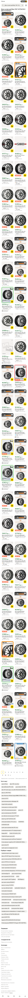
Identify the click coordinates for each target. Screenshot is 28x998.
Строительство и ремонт (6, 976)
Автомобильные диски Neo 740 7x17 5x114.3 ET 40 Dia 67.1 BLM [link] (7, 661)
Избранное (14, 996)
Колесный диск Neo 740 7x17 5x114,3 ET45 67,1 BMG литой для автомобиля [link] (7, 333)
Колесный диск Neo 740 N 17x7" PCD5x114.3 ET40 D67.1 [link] (7, 257)
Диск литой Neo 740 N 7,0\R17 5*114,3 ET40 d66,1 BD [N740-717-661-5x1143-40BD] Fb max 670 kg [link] (7, 686)
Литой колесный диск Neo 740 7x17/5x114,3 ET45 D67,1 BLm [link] (19, 32)
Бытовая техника (5, 951)
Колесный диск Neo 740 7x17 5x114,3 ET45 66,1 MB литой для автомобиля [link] (20, 636)
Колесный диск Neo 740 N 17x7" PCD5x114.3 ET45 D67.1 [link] (20, 181)
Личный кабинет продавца (7, 931)
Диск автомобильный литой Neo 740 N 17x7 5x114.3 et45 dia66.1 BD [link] (7, 409)
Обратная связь (4, 984)
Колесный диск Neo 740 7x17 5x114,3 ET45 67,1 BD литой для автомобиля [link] (7, 206)
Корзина (19, 996)
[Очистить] (22, 5)
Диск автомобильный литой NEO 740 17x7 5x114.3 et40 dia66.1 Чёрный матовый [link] (19, 612)
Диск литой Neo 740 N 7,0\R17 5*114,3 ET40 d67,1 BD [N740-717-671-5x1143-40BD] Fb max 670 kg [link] (7, 307)
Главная (3, 996)
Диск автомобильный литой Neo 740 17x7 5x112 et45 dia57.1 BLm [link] (20, 536)
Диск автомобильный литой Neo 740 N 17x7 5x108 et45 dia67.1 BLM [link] (7, 763)
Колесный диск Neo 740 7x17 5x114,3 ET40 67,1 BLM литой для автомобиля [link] (20, 232)
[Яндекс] (11, 993)
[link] (5, 784)
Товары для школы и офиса (7, 970)
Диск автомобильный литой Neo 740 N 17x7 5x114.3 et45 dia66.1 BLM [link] (7, 433)
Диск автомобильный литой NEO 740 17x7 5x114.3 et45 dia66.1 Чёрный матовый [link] (19, 459)
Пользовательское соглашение (7, 982)
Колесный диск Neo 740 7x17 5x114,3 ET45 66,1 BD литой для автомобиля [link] (7, 587)
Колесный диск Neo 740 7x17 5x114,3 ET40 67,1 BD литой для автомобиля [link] (7, 636)
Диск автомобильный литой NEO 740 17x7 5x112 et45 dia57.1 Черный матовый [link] (20, 712)
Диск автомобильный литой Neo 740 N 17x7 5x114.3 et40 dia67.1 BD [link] (20, 511)
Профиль (25, 996)
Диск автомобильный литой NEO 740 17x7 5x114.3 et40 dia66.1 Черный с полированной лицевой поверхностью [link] (20, 281)
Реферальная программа (6, 942)
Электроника (4, 955)
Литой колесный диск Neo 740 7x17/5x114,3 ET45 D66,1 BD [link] (7, 612)
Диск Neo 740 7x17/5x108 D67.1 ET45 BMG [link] (20, 763)
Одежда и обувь (4, 957)
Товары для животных (6, 974)
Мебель (2, 949)
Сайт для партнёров (5, 936)
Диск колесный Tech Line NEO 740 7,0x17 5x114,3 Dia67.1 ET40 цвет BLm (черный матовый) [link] (20, 587)
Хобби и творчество (5, 964)
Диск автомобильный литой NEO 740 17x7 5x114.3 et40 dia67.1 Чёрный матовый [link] (19, 307)
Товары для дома (5, 959)
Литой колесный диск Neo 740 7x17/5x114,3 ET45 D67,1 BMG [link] (7, 107)
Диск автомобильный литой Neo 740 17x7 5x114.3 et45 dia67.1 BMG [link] (20, 57)
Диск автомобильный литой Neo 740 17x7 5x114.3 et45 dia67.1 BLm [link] (7, 32)
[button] (26, 5)
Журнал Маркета (5, 988)
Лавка (8, 996)
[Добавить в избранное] (12, 14)
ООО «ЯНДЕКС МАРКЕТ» (10, 991)
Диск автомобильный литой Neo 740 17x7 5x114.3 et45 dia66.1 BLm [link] (20, 409)
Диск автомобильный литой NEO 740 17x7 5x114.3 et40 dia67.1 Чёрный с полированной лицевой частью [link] (20, 485)
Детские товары (4, 977)
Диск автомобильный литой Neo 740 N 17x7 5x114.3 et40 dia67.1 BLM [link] (7, 385)
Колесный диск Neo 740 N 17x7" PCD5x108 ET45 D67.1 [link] (7, 561)
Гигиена (3, 953)
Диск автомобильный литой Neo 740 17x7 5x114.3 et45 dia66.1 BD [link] (20, 257)
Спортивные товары (5, 972)
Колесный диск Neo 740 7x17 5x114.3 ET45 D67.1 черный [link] (7, 131)
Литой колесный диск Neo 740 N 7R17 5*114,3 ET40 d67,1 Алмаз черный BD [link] (7, 712)
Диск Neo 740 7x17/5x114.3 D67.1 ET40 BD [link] (7, 359)
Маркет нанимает (5, 986)
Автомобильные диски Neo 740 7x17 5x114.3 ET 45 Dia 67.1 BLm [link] (20, 82)
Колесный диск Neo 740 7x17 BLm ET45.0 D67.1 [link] (20, 131)
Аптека (2, 960)
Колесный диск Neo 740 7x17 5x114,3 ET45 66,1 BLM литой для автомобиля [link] (20, 686)
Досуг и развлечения (5, 947)
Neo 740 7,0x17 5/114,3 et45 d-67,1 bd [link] (19, 156)
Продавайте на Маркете (6, 932)
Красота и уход (4, 962)
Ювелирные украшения (6, 979)
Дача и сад (3, 966)
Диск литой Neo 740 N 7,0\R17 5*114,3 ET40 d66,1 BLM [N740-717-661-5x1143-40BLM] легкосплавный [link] (7, 485)
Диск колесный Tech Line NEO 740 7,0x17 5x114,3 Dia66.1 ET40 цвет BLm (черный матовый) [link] (7, 536)
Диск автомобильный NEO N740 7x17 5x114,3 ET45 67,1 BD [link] (20, 433)
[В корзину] (12, 26)
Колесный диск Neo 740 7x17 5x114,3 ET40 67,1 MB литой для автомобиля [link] (20, 359)
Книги (2, 968)
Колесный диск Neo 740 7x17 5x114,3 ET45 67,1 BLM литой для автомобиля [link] (7, 82)
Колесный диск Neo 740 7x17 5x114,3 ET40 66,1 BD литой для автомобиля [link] (20, 561)
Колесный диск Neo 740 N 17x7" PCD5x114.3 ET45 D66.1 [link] (7, 232)
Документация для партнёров (7, 934)
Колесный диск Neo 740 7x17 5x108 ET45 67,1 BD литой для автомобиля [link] (20, 737)
